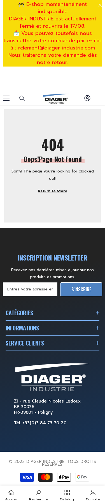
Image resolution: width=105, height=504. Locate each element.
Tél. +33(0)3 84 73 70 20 (40, 423)
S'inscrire (81, 289)
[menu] (6, 98)
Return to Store (52, 190)
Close (100, 5)
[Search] (22, 98)
